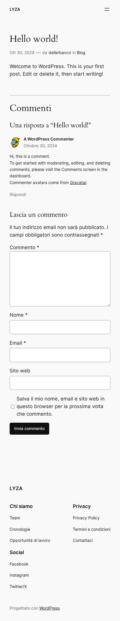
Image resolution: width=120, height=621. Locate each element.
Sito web (20, 371)
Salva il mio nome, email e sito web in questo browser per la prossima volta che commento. (61, 406)
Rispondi (18, 194)
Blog (81, 52)
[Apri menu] (106, 9)
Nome (19, 315)
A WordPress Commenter (49, 138)
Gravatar (78, 182)
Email (18, 343)
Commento (24, 247)
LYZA (15, 9)
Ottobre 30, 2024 (40, 145)
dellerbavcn (60, 52)
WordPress (49, 608)
